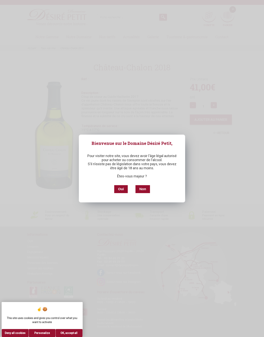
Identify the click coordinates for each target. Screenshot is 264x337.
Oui (121, 189)
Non (142, 189)
